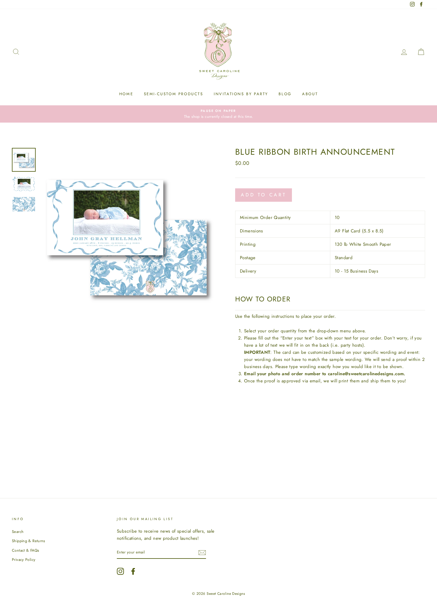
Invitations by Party (241, 94)
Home (126, 94)
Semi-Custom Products (173, 94)
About (310, 94)
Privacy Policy (23, 559)
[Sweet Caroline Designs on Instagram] (120, 571)
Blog (285, 94)
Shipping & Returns (28, 541)
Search (17, 531)
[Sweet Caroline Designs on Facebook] (133, 571)
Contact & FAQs (25, 550)
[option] (218, 114)
